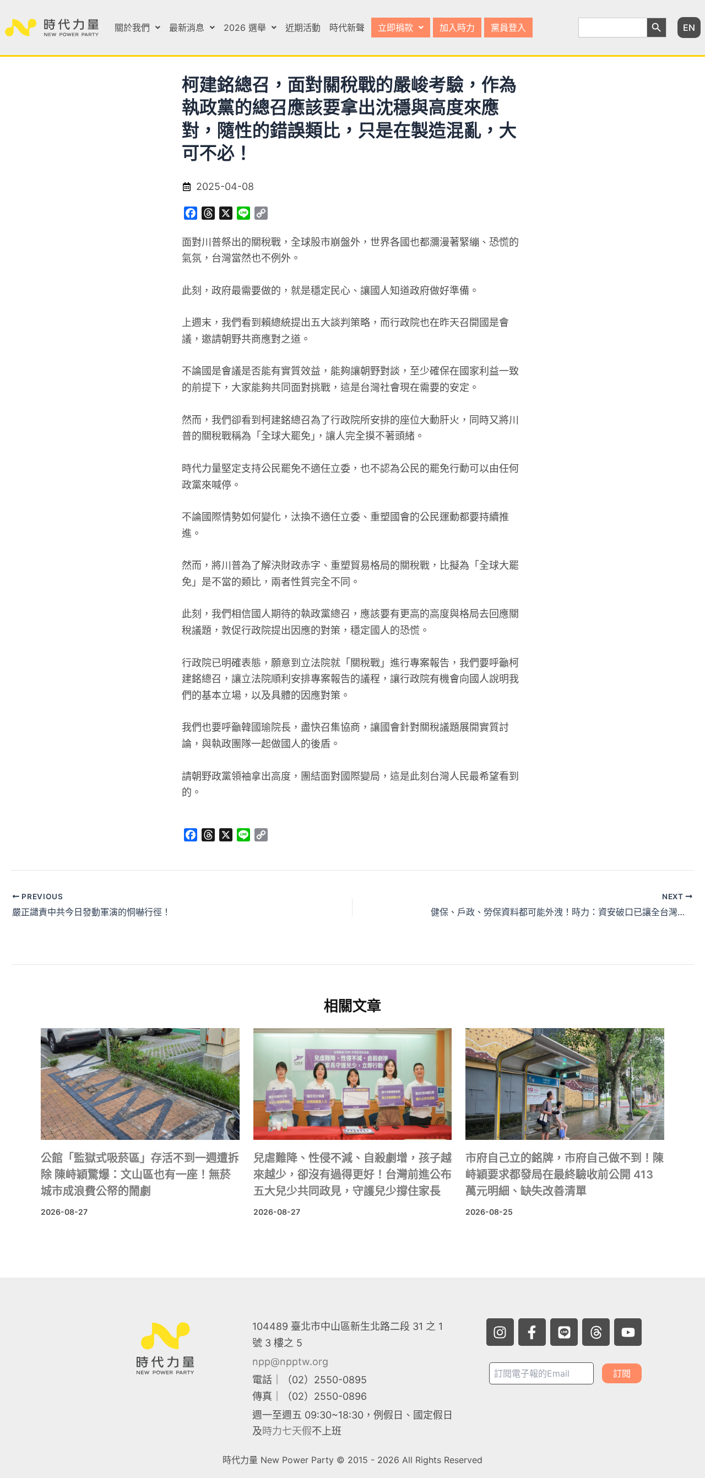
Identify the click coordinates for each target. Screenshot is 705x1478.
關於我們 (132, 27)
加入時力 (457, 27)
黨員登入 (508, 27)
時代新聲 (347, 27)
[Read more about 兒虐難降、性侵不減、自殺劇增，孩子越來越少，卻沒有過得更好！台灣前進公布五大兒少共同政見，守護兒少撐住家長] (352, 1084)
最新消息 (186, 27)
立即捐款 (395, 27)
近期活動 (303, 27)
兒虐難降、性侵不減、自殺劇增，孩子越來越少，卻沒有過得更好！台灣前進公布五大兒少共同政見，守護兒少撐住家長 (352, 1174)
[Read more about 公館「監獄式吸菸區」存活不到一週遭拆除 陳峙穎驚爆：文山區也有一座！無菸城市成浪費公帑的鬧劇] (140, 1084)
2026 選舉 (245, 27)
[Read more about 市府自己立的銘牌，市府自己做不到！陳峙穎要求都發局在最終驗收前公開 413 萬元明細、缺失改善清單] (564, 1084)
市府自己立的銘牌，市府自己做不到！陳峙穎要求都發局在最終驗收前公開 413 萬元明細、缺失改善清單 (564, 1174)
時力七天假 (287, 1431)
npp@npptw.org (290, 1361)
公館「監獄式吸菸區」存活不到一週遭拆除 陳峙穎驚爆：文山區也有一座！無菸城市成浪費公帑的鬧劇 (140, 1174)
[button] (137, 27)
